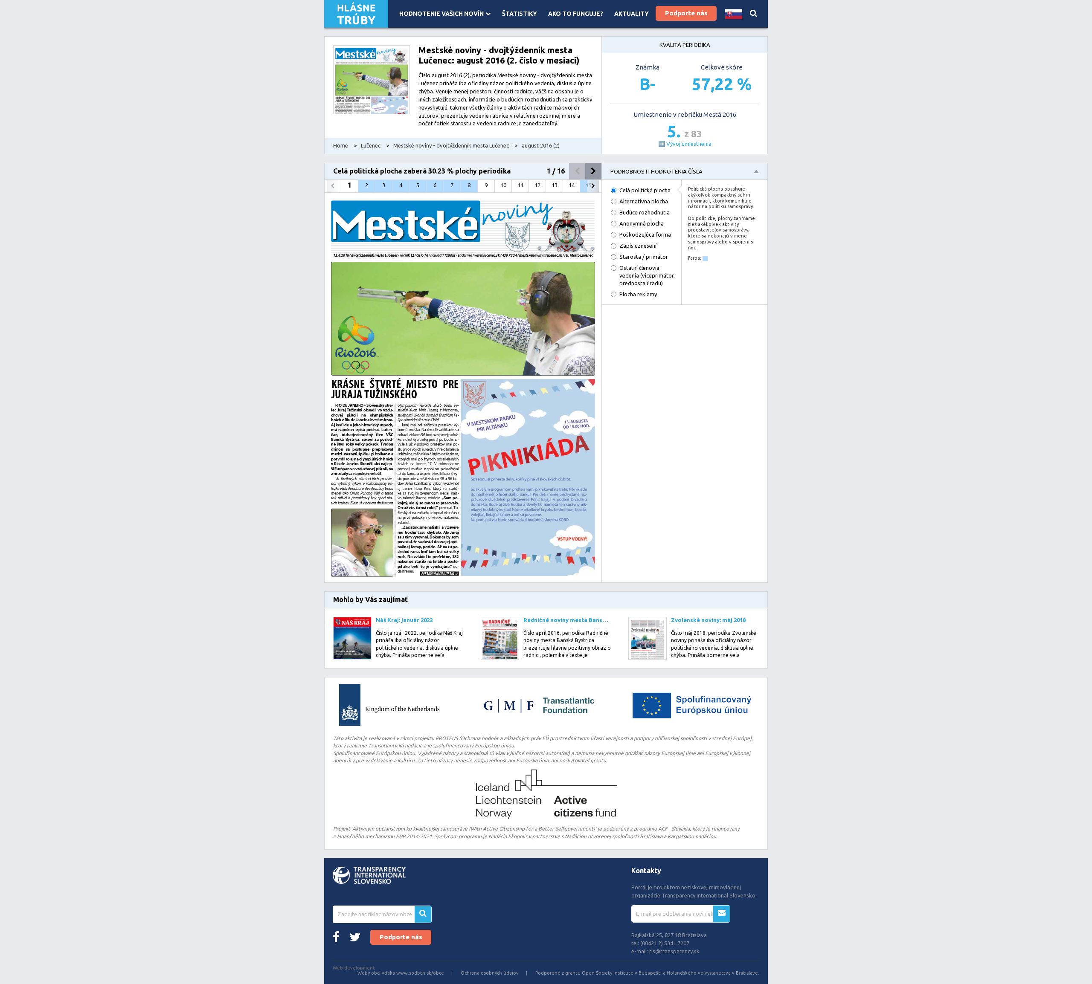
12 (537, 185)
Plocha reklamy (638, 294)
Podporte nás (686, 13)
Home (340, 145)
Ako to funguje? (575, 13)
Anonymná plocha (641, 223)
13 (555, 185)
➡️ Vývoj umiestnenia (685, 144)
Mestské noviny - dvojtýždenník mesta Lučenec (451, 145)
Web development (354, 967)
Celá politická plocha (645, 190)
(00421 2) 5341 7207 (664, 943)
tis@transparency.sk (674, 951)
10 (503, 185)
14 (572, 185)
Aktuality (631, 13)
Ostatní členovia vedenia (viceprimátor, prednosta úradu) (647, 275)
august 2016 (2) (541, 145)
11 (520, 185)
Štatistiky (519, 13)
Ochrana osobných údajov (490, 972)
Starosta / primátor (643, 257)
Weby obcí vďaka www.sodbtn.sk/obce (400, 972)
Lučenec (370, 145)
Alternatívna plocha (643, 201)
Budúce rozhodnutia (644, 212)
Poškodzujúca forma (645, 234)
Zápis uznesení (637, 246)
